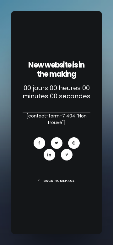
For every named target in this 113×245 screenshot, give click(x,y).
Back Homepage (59, 180)
